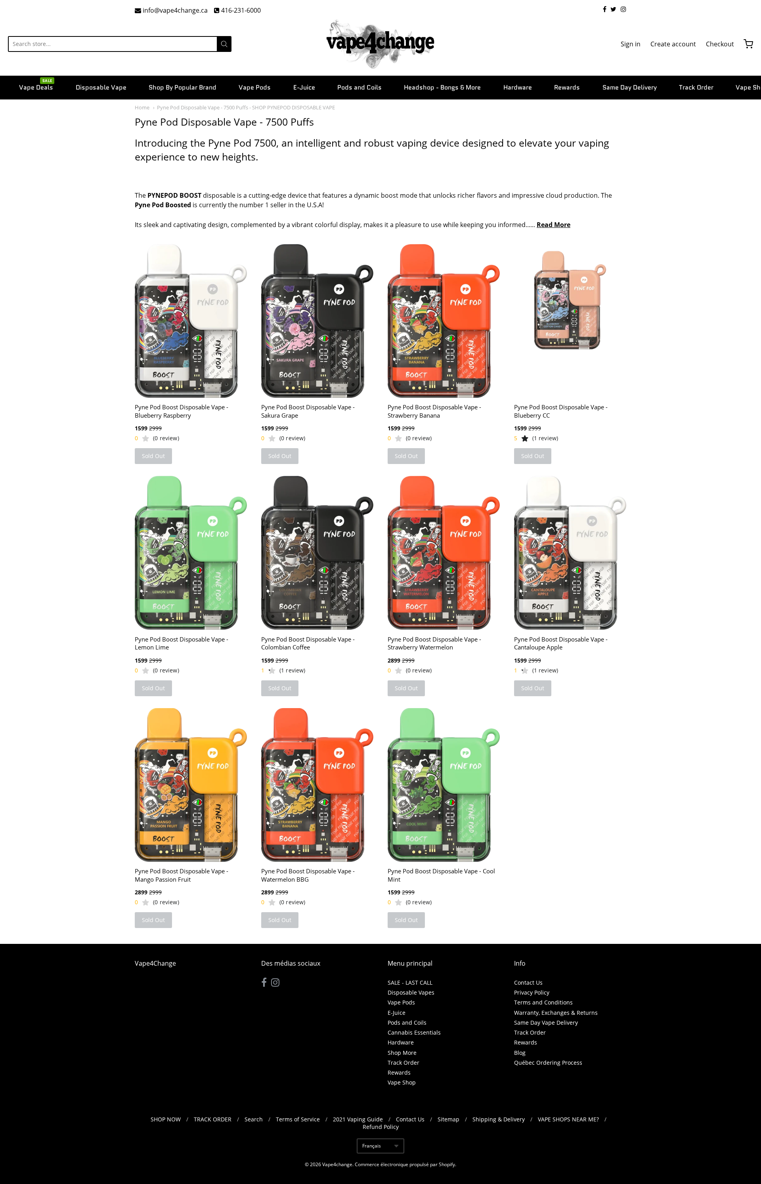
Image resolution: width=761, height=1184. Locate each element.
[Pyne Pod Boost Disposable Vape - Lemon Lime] (191, 553)
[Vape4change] (380, 44)
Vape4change (337, 1164)
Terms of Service (298, 1119)
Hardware (517, 87)
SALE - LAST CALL (410, 982)
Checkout (720, 44)
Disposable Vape (101, 87)
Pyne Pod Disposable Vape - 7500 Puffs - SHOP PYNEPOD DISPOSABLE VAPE (246, 107)
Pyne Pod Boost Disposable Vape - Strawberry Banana (434, 411)
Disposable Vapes (411, 992)
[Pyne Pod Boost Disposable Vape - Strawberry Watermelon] (444, 553)
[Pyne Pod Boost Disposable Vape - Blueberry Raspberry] (191, 321)
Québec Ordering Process (548, 1062)
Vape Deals (36, 87)
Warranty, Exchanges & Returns (556, 1012)
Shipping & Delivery (498, 1119)
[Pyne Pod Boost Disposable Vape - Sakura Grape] (317, 321)
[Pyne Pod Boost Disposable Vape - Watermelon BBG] (317, 785)
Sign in (631, 44)
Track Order (696, 87)
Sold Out (153, 456)
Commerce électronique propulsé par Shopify (405, 1164)
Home (142, 107)
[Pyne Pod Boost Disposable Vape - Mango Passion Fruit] (191, 785)
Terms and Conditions (543, 1002)
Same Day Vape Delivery (546, 1022)
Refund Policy (381, 1127)
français (371, 1145)
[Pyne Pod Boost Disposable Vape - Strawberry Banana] (444, 321)
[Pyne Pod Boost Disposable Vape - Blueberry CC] (570, 300)
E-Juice (304, 87)
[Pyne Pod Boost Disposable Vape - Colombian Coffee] (317, 553)
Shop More (402, 1052)
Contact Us (528, 982)
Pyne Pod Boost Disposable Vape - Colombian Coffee (308, 643)
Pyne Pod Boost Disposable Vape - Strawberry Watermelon (434, 643)
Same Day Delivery (629, 87)
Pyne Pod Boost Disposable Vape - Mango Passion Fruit (181, 875)
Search (254, 1119)
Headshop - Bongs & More (442, 87)
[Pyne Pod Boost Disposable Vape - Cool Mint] (444, 785)
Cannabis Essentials (414, 1032)
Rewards (567, 87)
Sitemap (448, 1119)
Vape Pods (255, 87)
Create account (673, 44)
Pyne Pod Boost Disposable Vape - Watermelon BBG (308, 875)
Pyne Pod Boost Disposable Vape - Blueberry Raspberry (181, 411)
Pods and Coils (359, 87)
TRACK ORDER (212, 1119)
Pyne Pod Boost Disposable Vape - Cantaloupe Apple (561, 643)
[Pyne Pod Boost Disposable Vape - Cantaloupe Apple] (570, 553)
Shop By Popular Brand (182, 87)
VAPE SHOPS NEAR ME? (568, 1119)
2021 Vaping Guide (358, 1119)
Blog (520, 1052)
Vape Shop (402, 1082)
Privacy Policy (531, 992)
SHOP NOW (166, 1119)
